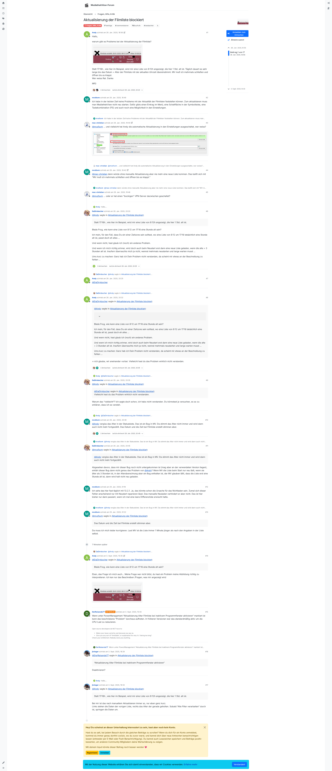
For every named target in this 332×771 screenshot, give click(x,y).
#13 (206, 512)
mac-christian (98, 123)
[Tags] (3, 19)
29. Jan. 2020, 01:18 (118, 487)
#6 (207, 211)
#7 (207, 278)
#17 (206, 685)
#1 (207, 32)
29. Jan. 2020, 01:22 (118, 512)
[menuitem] (328, 3)
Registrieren (92, 753)
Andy (94, 32)
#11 (207, 446)
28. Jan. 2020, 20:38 (118, 420)
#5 (207, 192)
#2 (207, 98)
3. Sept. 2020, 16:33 (116, 685)
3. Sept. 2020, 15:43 (133, 612)
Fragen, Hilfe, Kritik (93, 26)
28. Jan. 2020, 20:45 (121, 446)
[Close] (205, 727)
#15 (206, 612)
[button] (3, 763)
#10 (206, 420)
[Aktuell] (3, 13)
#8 (207, 297)
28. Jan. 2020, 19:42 (118, 170)
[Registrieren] (328, 8)
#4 (207, 170)
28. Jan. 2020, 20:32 (114, 297)
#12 (206, 487)
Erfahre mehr (190, 764)
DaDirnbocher (97, 211)
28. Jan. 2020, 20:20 (121, 211)
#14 (206, 556)
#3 (207, 123)
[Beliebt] (3, 24)
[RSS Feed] (158, 25)
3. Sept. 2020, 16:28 (116, 652)
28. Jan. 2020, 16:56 (114, 32)
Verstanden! (239, 764)
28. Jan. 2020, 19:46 (122, 192)
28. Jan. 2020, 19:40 (122, 123)
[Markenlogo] (87, 5)
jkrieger (95, 652)
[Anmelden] (328, 3)
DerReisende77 (98, 612)
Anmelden (104, 753)
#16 (206, 652)
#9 (207, 380)
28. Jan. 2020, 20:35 (121, 380)
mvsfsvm (96, 98)
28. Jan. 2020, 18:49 (118, 98)
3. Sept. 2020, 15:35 (114, 556)
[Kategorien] (3, 8)
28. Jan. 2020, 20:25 (114, 278)
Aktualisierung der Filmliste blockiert (125, 215)
